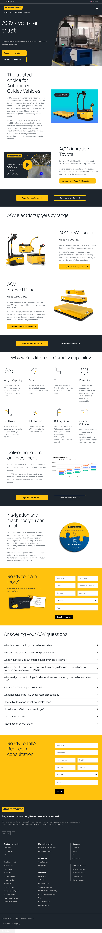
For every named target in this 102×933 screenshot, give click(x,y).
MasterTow (8, 873)
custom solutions (86, 434)
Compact (7, 848)
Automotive (42, 880)
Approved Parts (78, 876)
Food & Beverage (44, 901)
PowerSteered (9, 887)
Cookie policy (6, 924)
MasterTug (8, 869)
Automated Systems (11, 898)
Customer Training (79, 873)
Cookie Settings (7, 931)
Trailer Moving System (12, 891)
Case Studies (43, 862)
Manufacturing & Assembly (47, 891)
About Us (76, 848)
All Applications (43, 905)
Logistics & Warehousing (46, 894)
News (74, 855)
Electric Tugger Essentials (47, 848)
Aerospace (42, 876)
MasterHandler (9, 880)
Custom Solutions (10, 902)
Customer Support (79, 869)
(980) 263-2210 (10, 1)
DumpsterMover (9, 876)
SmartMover (8, 865)
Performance (8, 851)
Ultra (6, 855)
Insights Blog (42, 865)
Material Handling (44, 851)
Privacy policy (16, 924)
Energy (40, 898)
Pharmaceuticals (44, 883)
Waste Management (45, 887)
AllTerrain (7, 884)
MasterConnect (78, 880)
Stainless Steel (9, 894)
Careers (75, 851)
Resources (42, 858)
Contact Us (76, 858)
